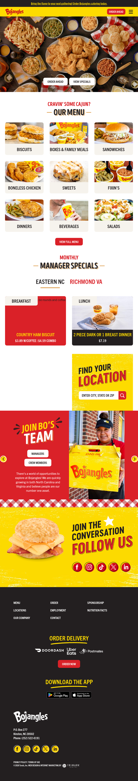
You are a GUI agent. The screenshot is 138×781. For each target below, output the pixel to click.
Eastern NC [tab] (50, 281)
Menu (16, 603)
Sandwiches (114, 149)
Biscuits (24, 149)
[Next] (134, 459)
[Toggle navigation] (131, 12)
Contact (55, 618)
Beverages (69, 226)
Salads (113, 226)
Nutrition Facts (97, 610)
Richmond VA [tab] (86, 281)
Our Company (21, 618)
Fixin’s (113, 187)
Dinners (24, 226)
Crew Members (38, 463)
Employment (58, 610)
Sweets (69, 187)
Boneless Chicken (24, 187)
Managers (37, 453)
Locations (19, 610)
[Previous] (3, 459)
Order (54, 603)
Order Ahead (116, 11)
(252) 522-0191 (31, 738)
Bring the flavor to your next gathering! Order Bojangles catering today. (69, 3)
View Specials (82, 81)
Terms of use (34, 762)
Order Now (69, 664)
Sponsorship (95, 603)
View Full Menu (69, 242)
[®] (30, 716)
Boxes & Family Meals (69, 149)
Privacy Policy (20, 762)
